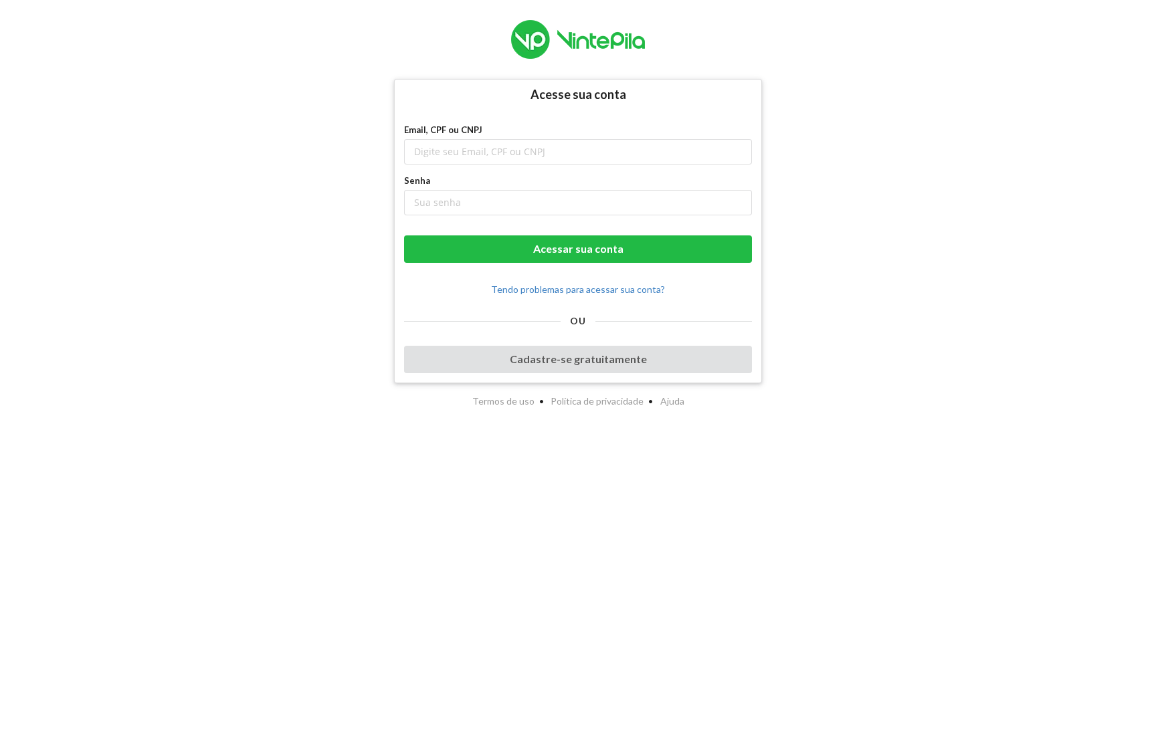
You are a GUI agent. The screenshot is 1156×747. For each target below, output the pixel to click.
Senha (417, 180)
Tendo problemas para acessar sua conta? (578, 289)
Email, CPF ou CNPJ (443, 129)
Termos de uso (503, 401)
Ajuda (672, 401)
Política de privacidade (597, 401)
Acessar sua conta (578, 248)
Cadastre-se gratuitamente (578, 358)
